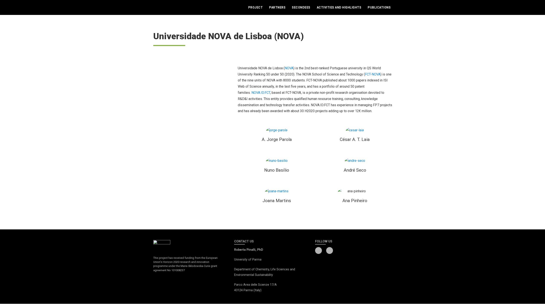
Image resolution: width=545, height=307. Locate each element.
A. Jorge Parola (277, 139)
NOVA (289, 68)
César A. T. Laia (355, 139)
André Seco (355, 170)
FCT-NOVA (372, 74)
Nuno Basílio (276, 170)
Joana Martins (276, 200)
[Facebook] (318, 250)
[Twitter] (329, 250)
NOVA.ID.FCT (260, 93)
